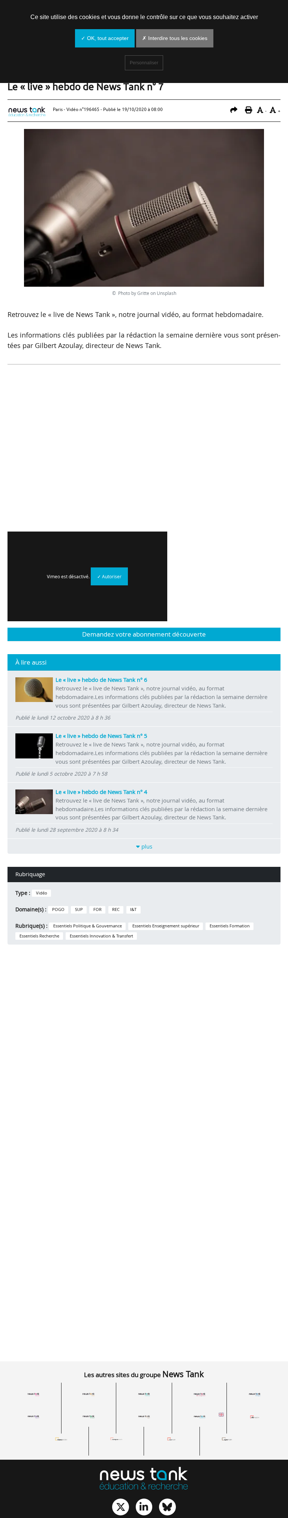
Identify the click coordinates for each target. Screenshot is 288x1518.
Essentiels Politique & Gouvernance (87, 926)
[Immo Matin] (61, 1439)
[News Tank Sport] (33, 1417)
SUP (79, 909)
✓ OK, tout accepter (105, 38)
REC (116, 909)
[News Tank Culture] (33, 1394)
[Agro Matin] (227, 1439)
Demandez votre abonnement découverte (144, 634)
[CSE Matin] (172, 1439)
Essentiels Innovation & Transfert (101, 936)
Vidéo (41, 893)
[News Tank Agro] (144, 1417)
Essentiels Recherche (39, 936)
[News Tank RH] (199, 1394)
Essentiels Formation (230, 926)
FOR (97, 909)
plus (146, 846)
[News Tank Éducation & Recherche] (144, 1479)
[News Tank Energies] (254, 1394)
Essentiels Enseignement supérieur (165, 926)
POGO (58, 909)
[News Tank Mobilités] (144, 1394)
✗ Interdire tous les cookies (174, 38)
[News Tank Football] (89, 1417)
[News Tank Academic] (199, 1417)
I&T (133, 909)
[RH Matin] (254, 1417)
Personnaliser (144, 62)
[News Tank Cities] (89, 1394)
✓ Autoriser (109, 576)
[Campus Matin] (116, 1439)
